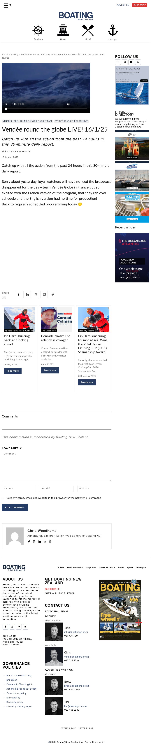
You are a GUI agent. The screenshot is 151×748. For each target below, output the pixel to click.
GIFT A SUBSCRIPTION (60, 593)
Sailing (14, 54)
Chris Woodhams (21, 151)
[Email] (44, 294)
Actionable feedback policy (21, 688)
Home (5, 54)
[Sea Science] (132, 159)
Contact (50, 616)
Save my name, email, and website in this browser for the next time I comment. (54, 498)
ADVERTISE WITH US (59, 669)
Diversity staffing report (19, 706)
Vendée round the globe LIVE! (71, 121)
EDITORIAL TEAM (56, 611)
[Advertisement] (56, 237)
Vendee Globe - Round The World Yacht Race (45, 54)
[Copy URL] (52, 294)
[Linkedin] (27, 294)
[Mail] (44, 540)
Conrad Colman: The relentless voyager (56, 338)
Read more (13, 370)
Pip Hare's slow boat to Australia (18, 331)
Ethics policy (13, 697)
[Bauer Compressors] (132, 221)
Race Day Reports (86, 331)
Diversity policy (14, 702)
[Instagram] (34, 540)
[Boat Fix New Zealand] (132, 190)
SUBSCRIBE (52, 589)
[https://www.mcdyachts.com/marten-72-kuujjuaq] (132, 104)
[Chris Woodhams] (15, 536)
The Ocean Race (49, 331)
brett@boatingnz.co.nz (76, 685)
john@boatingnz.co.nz (76, 632)
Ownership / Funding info (20, 684)
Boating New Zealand (68, 742)
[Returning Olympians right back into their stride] (132, 257)
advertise (123, 5)
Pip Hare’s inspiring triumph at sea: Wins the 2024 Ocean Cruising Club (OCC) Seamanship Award (92, 344)
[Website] (50, 540)
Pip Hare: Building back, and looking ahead (17, 340)
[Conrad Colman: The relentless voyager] (56, 319)
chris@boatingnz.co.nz (76, 656)
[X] (35, 294)
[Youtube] (131, 62)
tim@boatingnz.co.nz (75, 706)
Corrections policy (16, 693)
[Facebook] (18, 294)
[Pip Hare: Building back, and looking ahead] (19, 319)
